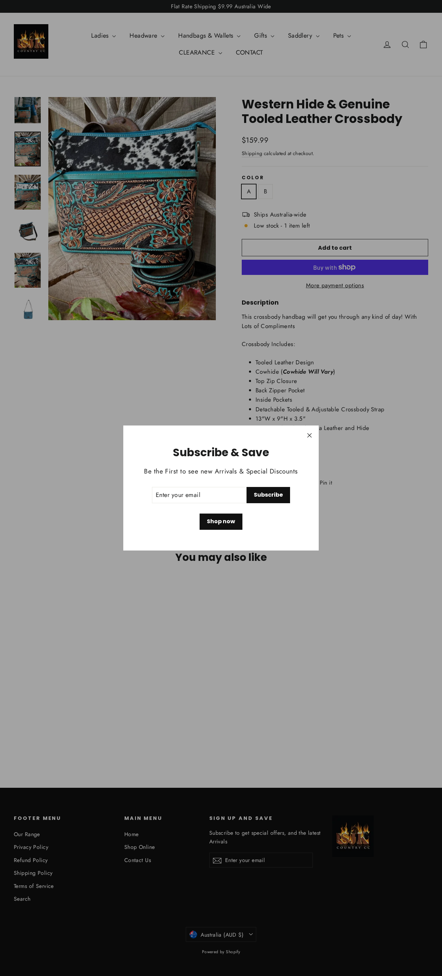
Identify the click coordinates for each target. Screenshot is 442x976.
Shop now (221, 521)
